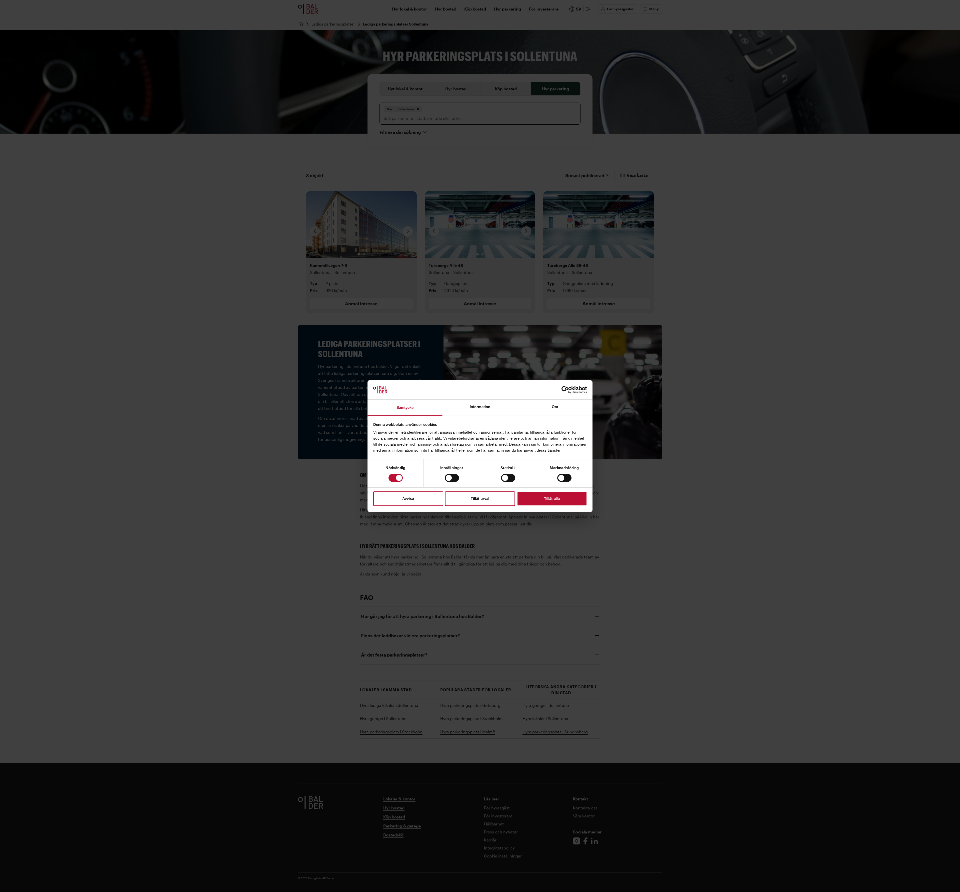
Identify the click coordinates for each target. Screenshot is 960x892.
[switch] (452, 478)
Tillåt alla (552, 498)
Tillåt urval (480, 498)
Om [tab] (555, 407)
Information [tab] (480, 407)
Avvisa (408, 498)
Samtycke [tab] (405, 407)
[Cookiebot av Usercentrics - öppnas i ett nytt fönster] (565, 390)
